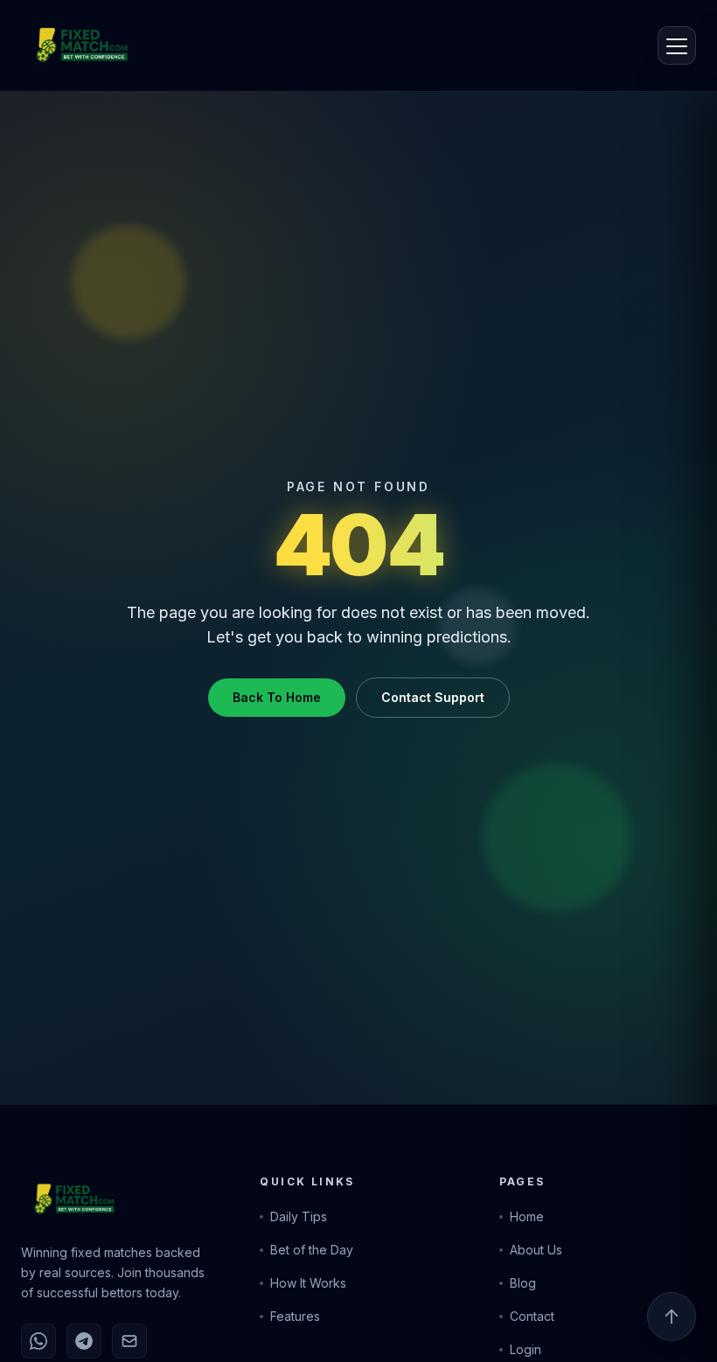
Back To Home (277, 697)
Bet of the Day (311, 1249)
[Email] (129, 1341)
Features (295, 1316)
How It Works (308, 1282)
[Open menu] (677, 45)
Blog (523, 1282)
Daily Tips (298, 1216)
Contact (532, 1316)
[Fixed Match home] (63, 45)
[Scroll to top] (671, 1316)
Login (525, 1349)
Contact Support (432, 697)
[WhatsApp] (38, 1341)
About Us (536, 1249)
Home (527, 1216)
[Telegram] (83, 1341)
